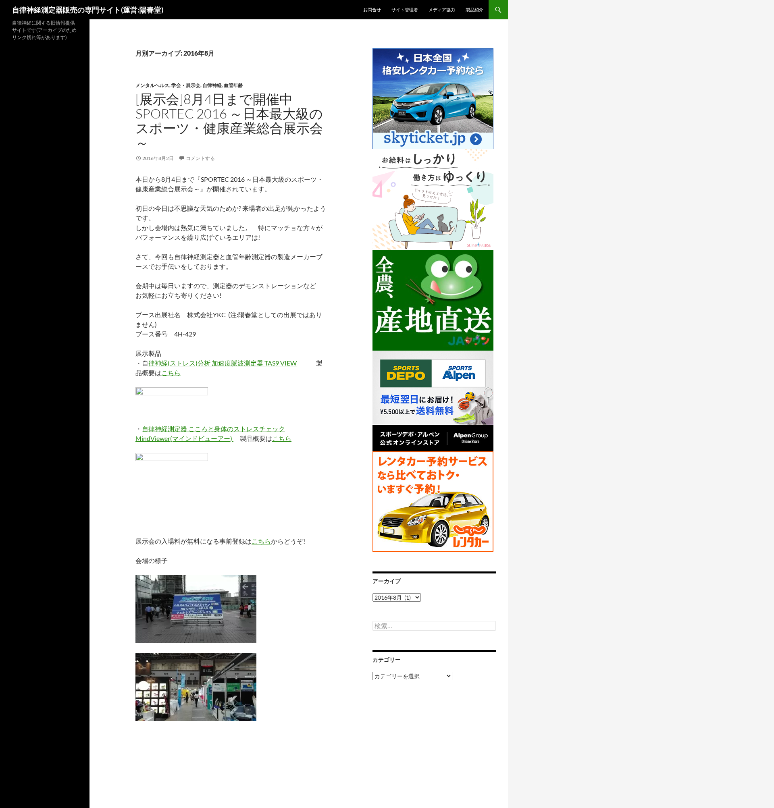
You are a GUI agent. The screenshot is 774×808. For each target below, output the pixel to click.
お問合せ (372, 9)
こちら (171, 372)
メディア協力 (442, 9)
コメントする (200, 158)
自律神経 (212, 85)
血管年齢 (233, 85)
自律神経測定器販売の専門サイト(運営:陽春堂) (87, 9)
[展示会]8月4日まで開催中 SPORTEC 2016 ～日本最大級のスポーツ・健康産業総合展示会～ (229, 121)
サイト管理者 (404, 9)
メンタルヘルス (152, 85)
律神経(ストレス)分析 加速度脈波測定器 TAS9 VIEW (222, 363)
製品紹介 (474, 9)
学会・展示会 (185, 85)
